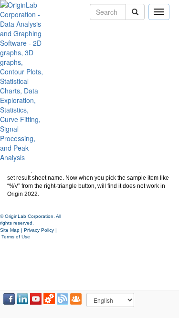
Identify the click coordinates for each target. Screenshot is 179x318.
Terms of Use (15, 236)
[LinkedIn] (22, 299)
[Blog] (62, 299)
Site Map (10, 230)
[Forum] (76, 299)
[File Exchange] (49, 299)
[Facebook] (9, 299)
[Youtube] (36, 299)
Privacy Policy (39, 230)
